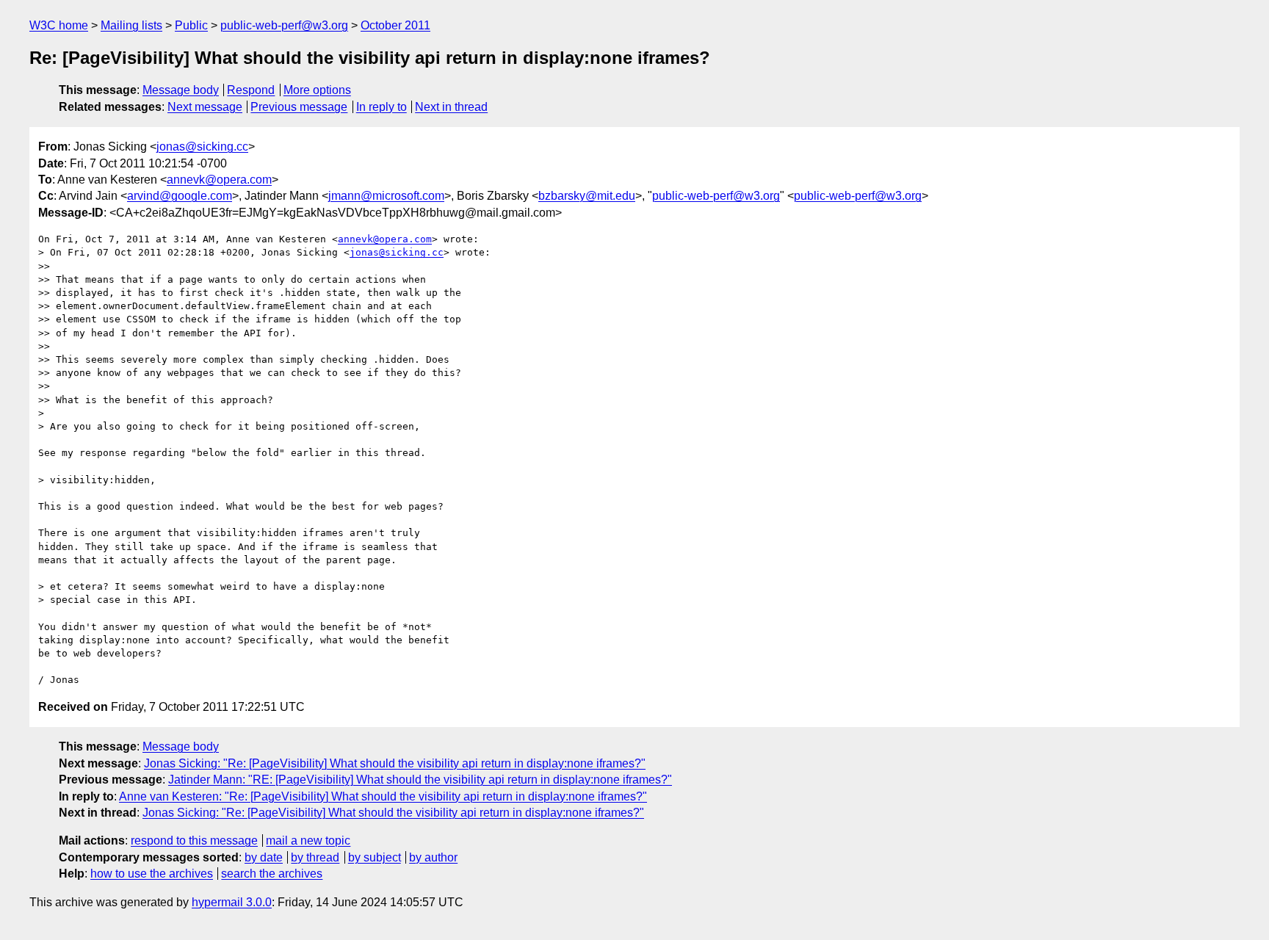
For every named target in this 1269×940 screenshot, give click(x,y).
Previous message (298, 107)
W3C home (58, 25)
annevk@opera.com (219, 179)
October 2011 (395, 25)
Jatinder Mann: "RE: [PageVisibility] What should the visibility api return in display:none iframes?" (420, 779)
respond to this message (194, 840)
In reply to (381, 107)
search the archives (271, 873)
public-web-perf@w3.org (284, 25)
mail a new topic (308, 840)
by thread (315, 857)
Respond (251, 90)
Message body (180, 90)
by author (433, 857)
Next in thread (451, 107)
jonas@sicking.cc (202, 146)
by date (264, 857)
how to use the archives (151, 873)
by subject (374, 857)
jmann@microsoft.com (386, 195)
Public (191, 25)
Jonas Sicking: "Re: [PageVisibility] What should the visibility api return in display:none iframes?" (395, 763)
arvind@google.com (179, 195)
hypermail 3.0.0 (232, 902)
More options (317, 90)
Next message (204, 107)
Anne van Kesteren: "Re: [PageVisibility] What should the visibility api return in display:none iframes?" (383, 796)
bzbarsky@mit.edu (586, 195)
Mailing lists (131, 25)
